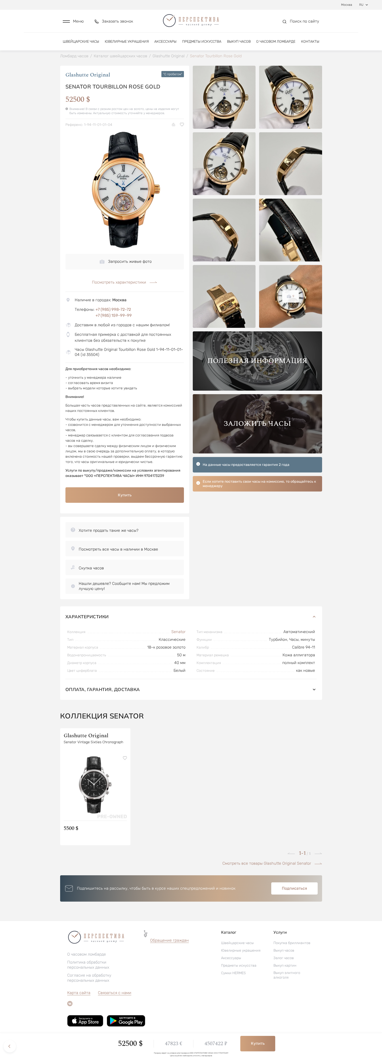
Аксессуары (165, 41)
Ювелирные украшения (127, 41)
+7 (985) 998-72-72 (113, 309)
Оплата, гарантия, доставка (102, 689)
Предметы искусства (201, 41)
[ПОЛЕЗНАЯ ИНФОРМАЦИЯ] (257, 389)
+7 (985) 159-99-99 (114, 315)
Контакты (310, 41)
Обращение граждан (169, 940)
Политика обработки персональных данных (88, 965)
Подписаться (294, 888)
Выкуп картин (284, 965)
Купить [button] (125, 495)
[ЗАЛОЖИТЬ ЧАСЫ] (257, 452)
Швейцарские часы (81, 41)
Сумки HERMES (233, 973)
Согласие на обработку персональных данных (89, 978)
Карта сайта (78, 992)
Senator (178, 631)
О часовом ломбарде (275, 41)
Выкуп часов (239, 41)
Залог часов (283, 958)
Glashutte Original (87, 75)
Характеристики (87, 616)
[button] (73, 21)
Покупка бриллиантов (291, 943)
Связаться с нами (114, 992)
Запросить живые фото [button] (130, 261)
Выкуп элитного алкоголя (286, 975)
